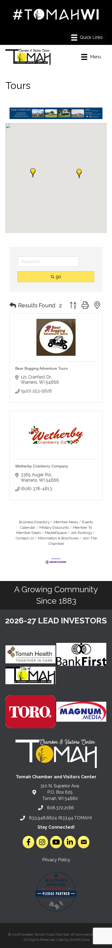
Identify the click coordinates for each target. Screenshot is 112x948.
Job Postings (81, 532)
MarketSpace (56, 532)
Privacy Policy (56, 859)
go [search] (58, 276)
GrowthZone (79, 940)
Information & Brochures (58, 538)
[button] (79, 173)
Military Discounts (54, 527)
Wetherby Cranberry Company (41, 466)
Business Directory (34, 522)
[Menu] (87, 37)
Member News (66, 522)
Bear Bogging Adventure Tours (41, 368)
